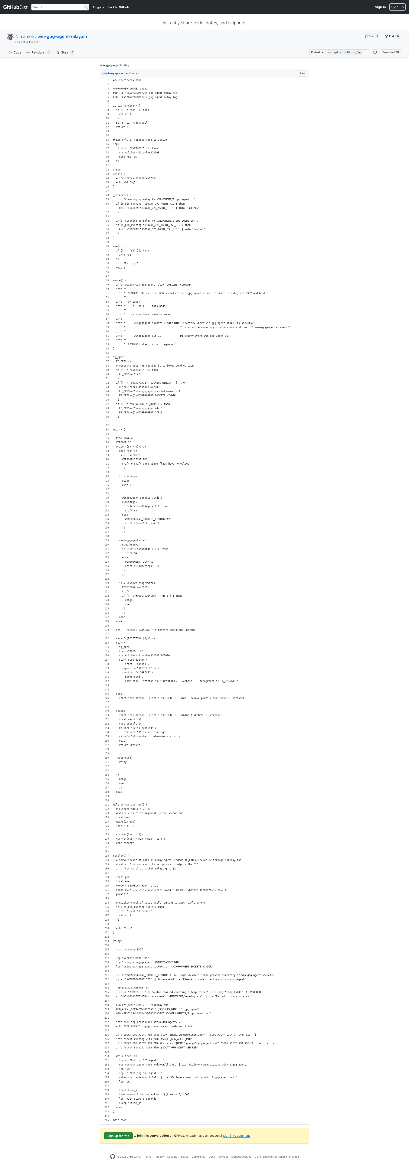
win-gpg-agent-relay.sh (62, 36)
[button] (366, 52)
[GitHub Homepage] (112, 1156)
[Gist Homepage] (15, 7)
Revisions (40, 52)
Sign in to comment (236, 1135)
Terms (147, 1156)
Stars (67, 52)
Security (172, 1156)
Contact (223, 1156)
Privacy (159, 1156)
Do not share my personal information (277, 1156)
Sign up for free (118, 1136)
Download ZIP (390, 52)
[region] (204, 600)
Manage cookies (241, 1156)
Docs (212, 1156)
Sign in (380, 7)
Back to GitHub (118, 7)
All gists (98, 7)
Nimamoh (24, 36)
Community (198, 1156)
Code (17, 52)
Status (184, 1156)
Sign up (397, 7)
